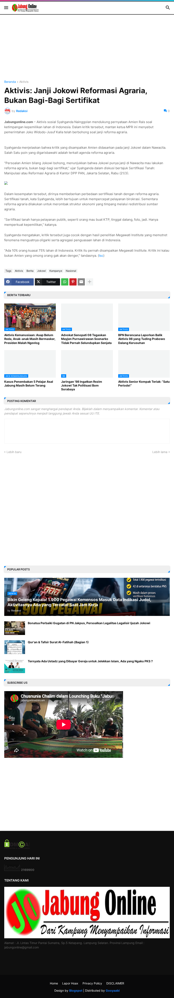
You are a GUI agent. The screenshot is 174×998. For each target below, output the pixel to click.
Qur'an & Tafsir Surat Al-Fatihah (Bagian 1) (58, 642)
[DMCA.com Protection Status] (17, 848)
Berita (30, 270)
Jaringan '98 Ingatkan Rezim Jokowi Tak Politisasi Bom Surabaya (81, 385)
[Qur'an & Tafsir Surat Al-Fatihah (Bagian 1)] (14, 647)
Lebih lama (159, 452)
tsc (101, 256)
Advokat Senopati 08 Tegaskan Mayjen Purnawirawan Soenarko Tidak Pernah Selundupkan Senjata (86, 338)
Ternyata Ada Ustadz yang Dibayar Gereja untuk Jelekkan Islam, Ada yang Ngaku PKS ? (90, 661)
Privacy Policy (92, 983)
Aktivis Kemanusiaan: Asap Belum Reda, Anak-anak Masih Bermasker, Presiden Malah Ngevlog (29, 338)
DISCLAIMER (115, 983)
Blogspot (75, 990)
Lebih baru (14, 452)
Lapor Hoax (70, 983)
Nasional (71, 270)
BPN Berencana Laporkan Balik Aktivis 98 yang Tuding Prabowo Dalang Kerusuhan (141, 338)
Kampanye (55, 270)
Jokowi (41, 270)
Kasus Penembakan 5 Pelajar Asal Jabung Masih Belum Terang (28, 383)
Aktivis (23, 81)
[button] (6, 7)
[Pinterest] (73, 282)
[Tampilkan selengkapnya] (89, 282)
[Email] (81, 282)
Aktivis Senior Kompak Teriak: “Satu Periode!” (144, 383)
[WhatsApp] (64, 282)
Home (54, 983)
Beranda (10, 81)
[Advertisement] (87, 50)
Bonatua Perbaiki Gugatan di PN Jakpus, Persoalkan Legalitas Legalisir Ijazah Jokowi (89, 623)
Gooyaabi (113, 990)
